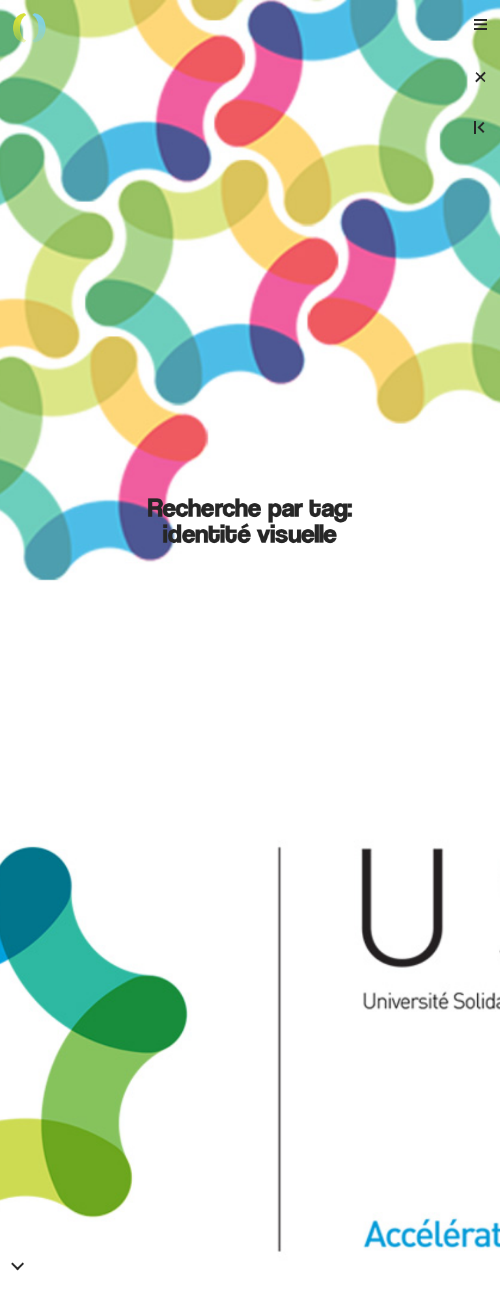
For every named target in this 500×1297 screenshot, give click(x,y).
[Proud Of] (29, 29)
